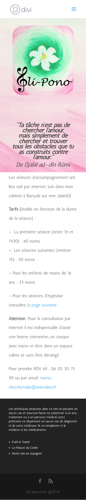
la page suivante (42, 305)
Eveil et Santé (21, 442)
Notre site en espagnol (27, 453)
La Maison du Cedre (25, 448)
